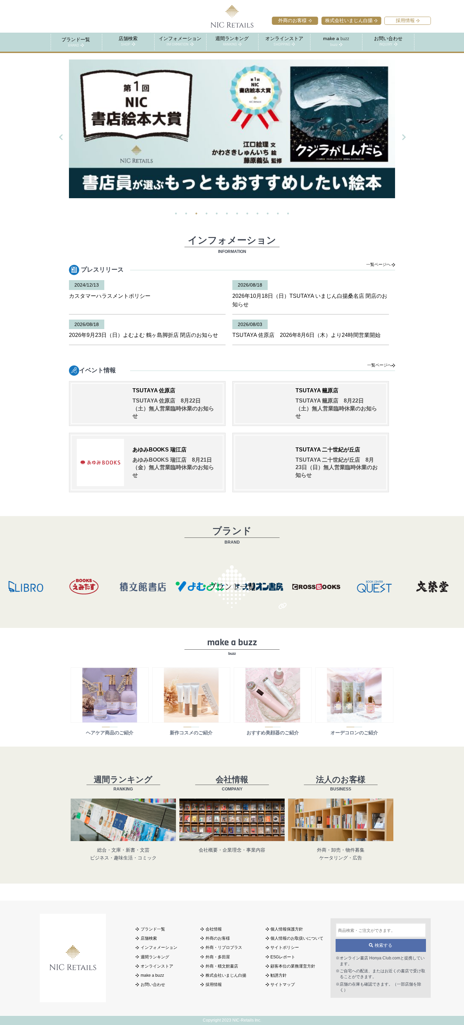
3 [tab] (196, 213)
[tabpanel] (232, 128)
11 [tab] (277, 213)
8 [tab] (247, 213)
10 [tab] (267, 213)
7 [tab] (237, 213)
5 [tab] (216, 213)
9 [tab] (257, 213)
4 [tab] (206, 213)
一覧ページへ (379, 264)
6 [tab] (227, 213)
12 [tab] (288, 213)
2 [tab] (186, 213)
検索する (382, 945)
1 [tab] (176, 213)
